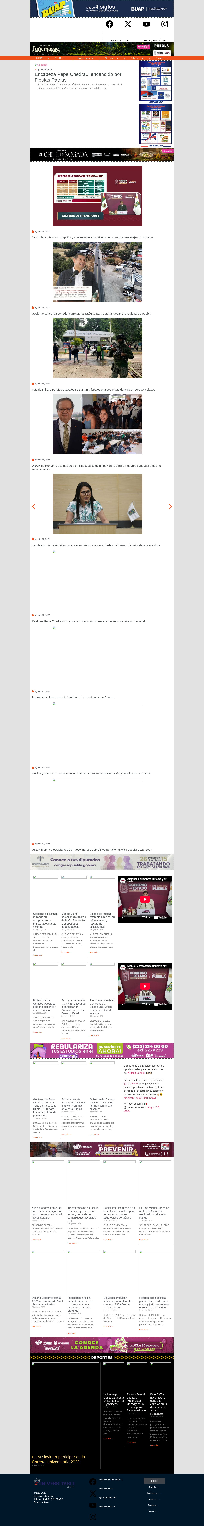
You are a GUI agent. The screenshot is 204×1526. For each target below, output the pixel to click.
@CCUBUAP (131, 1083)
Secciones (110, 58)
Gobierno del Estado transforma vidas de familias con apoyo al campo (102, 1104)
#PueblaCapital (136, 1072)
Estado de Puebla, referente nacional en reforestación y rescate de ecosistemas (102, 920)
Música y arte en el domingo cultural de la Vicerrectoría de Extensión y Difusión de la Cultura (91, 773)
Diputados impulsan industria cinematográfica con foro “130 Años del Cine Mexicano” (118, 1302)
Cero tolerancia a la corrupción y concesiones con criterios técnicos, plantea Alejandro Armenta (93, 237)
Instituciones (84, 58)
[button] (33, 506)
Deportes (160, 58)
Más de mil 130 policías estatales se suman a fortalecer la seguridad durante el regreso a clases (93, 389)
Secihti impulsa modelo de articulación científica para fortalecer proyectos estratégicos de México (119, 1212)
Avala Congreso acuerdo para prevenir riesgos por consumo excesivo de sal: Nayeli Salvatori (47, 1212)
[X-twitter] (128, 24)
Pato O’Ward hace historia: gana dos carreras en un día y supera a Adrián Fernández (159, 1404)
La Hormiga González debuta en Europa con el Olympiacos (113, 1399)
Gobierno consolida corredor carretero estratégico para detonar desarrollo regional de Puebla (91, 313)
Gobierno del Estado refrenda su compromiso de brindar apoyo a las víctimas (45, 920)
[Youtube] (146, 24)
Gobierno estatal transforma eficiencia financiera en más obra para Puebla (73, 1104)
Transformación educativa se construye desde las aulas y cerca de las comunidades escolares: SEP (83, 1214)
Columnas (135, 58)
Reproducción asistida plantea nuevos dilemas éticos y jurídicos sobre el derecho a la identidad (154, 1302)
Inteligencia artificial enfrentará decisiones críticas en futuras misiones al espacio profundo (80, 1304)
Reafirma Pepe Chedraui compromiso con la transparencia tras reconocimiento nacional (88, 621)
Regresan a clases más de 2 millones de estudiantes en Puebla (73, 697)
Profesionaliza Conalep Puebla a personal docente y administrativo (44, 1005)
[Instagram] (164, 24)
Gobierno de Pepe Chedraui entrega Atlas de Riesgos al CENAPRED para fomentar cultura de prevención (44, 1107)
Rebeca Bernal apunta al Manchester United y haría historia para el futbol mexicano (136, 1402)
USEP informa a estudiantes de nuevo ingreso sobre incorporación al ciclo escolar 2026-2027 (92, 849)
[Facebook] (109, 24)
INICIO (39, 58)
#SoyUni (58, 58)
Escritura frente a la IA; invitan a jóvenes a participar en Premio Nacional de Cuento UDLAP (73, 1007)
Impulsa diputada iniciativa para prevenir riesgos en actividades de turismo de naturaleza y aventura (96, 545)
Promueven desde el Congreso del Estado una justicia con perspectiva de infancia (102, 1007)
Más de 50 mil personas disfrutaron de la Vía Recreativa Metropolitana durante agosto (73, 920)
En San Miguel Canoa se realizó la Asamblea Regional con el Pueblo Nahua (154, 1212)
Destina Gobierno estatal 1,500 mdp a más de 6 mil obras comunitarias (47, 1301)
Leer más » (37, 955)
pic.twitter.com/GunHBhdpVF (140, 1097)
